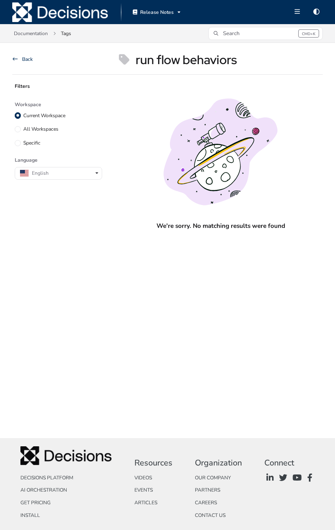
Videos (143, 477)
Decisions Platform (46, 477)
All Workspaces (40, 129)
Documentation (31, 33)
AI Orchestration (43, 490)
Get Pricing (35, 502)
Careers (206, 502)
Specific (31, 143)
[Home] (60, 12)
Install (30, 515)
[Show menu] (297, 12)
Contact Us (210, 515)
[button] (265, 33)
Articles (145, 502)
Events (143, 490)
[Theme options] (316, 12)
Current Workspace (44, 115)
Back (27, 59)
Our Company (213, 477)
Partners (207, 490)
